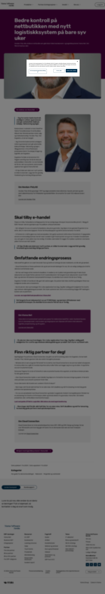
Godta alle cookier (71, 70)
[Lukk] (77, 61)
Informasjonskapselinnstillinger (38, 71)
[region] (53, 68)
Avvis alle (59, 70)
